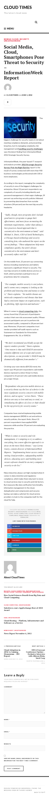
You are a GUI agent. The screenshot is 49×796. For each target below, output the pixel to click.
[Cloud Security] (24, 22)
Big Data (7, 591)
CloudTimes (12, 95)
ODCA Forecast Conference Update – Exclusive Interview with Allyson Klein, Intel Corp (35, 654)
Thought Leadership (23, 592)
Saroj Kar (8, 659)
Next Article (38, 646)
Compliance (13, 515)
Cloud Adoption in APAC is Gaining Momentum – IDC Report (12, 653)
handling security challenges (30, 149)
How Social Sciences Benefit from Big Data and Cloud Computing (24, 596)
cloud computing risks (28, 311)
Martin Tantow (33, 661)
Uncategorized (12, 41)
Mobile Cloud (11, 39)
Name (7, 719)
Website (7, 744)
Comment (8, 687)
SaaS (5, 617)
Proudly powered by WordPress (17, 788)
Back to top (39, 792)
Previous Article (13, 646)
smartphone (24, 515)
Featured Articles (33, 591)
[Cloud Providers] (18, 22)
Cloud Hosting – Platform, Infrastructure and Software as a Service (24, 621)
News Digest (9, 630)
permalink (24, 517)
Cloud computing (21, 513)
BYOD (39, 511)
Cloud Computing (18, 591)
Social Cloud (9, 592)
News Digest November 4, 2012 (17, 633)
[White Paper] (30, 22)
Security (24, 39)
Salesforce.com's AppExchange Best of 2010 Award (23, 609)
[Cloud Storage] (6, 22)
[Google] (12, 22)
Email (7, 731)
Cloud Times (18, 7)
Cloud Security (34, 513)
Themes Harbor (25, 790)
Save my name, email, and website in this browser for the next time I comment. (21, 759)
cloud (10, 513)
